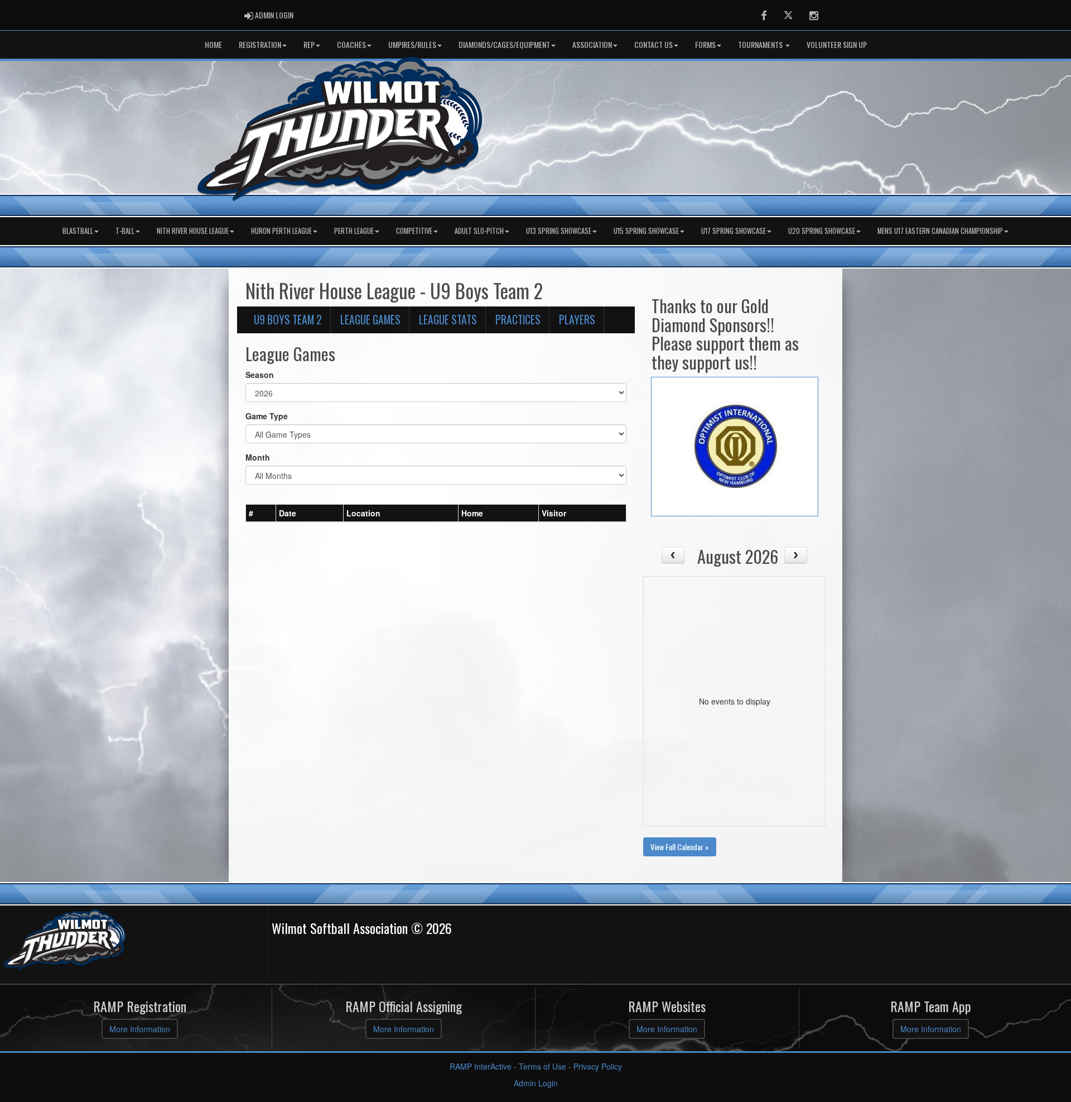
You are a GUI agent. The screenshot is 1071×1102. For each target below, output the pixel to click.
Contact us (653, 44)
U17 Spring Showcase (733, 231)
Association (592, 44)
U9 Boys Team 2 (288, 320)
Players (577, 320)
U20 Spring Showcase (821, 231)
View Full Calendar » (679, 846)
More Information (139, 1028)
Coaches (351, 44)
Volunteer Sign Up (837, 44)
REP (309, 44)
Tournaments (761, 44)
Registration (260, 44)
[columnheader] (261, 513)
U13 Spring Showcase (558, 231)
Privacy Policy (597, 1066)
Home (213, 44)
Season (259, 374)
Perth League (354, 231)
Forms (705, 44)
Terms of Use (542, 1066)
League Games (370, 320)
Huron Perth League (281, 231)
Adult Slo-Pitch (479, 231)
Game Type (266, 415)
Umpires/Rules (412, 44)
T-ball (124, 231)
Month (257, 457)
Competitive (414, 231)
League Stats (448, 320)
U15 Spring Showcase (646, 231)
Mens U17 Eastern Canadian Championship (940, 231)
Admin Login (536, 1083)
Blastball (77, 231)
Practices (518, 320)
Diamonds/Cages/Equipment (504, 44)
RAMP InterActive (481, 1066)
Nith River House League (193, 231)
